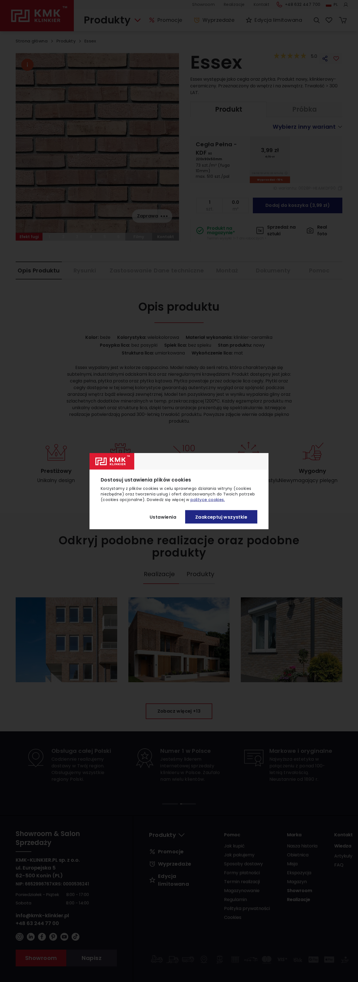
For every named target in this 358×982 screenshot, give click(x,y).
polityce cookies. (207, 499)
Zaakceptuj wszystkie (221, 517)
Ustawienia (163, 517)
